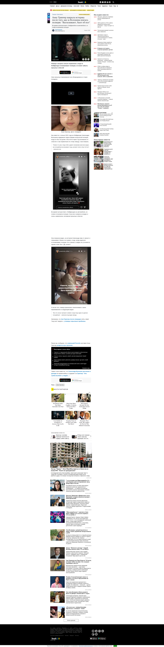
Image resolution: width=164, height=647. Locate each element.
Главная (52, 6)
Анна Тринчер (60, 385)
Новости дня (90, 10)
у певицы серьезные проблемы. (75, 321)
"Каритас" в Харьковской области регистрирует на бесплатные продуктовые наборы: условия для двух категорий (70, 353)
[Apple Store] (94, 638)
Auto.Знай (76, 6)
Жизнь (82, 6)
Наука (110, 6)
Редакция (72, 635)
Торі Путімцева (58, 29)
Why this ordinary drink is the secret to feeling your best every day (106, 115)
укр (51, 2)
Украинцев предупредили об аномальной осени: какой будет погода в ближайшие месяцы (70, 364)
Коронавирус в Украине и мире (78, 10)
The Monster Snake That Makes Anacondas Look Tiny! (58, 405)
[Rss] (105, 2)
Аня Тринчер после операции (71, 319)
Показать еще (86, 368)
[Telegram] (100, 2)
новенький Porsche (74, 343)
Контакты (77, 635)
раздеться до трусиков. (65, 345)
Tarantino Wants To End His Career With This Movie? (71, 422)
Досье (57, 6)
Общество (93, 6)
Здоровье (105, 6)
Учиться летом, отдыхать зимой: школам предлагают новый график (70, 356)
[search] (113, 2)
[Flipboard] (107, 2)
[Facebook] (48, 14)
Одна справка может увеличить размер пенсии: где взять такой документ (71, 360)
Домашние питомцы (66, 6)
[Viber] (103, 2)
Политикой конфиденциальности (86, 645)
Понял (115, 645)
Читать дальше (71, 620)
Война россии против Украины (60, 10)
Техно (99, 6)
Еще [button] (115, 6)
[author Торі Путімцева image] (53, 30)
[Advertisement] (71, 227)
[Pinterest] (110, 2)
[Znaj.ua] (82, 2)
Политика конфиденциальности (57, 635)
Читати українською (84, 14)
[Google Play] (102, 638)
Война (87, 6)
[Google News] (102, 631)
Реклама (66, 635)
